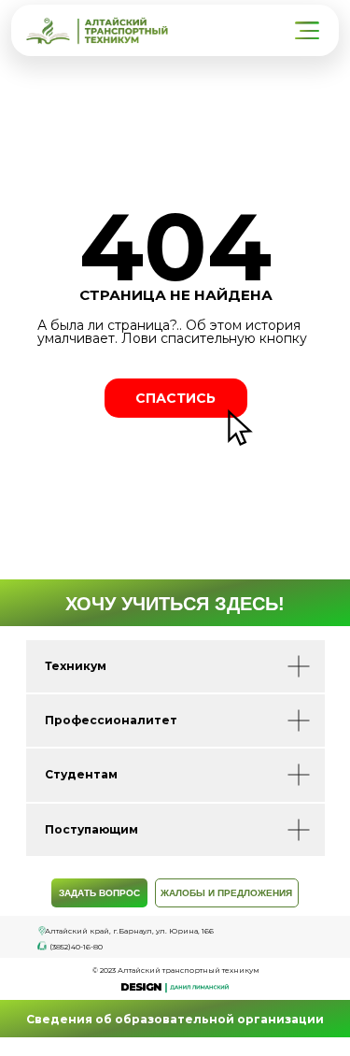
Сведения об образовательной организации (175, 1019)
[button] (309, 31)
